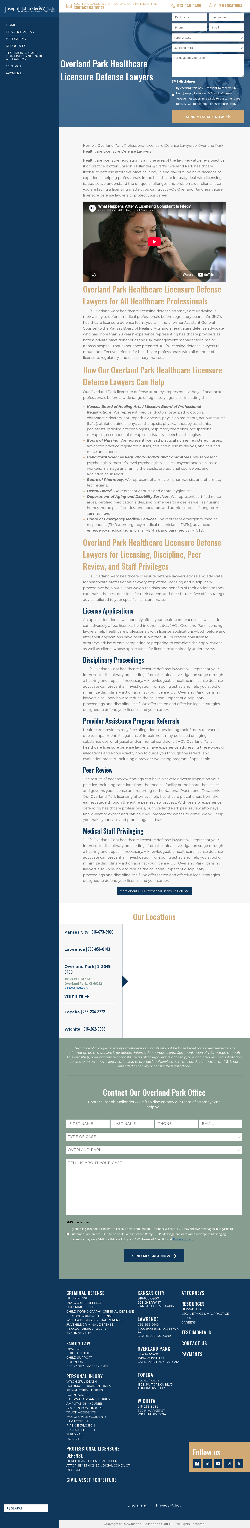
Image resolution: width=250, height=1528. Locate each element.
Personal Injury (84, 1375)
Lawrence (148, 1318)
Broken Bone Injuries (85, 1408)
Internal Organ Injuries (88, 1399)
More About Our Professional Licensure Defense (154, 891)
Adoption (74, 1362)
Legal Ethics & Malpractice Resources (205, 1316)
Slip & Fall (75, 1434)
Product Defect (80, 1430)
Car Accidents (78, 1421)
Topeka (145, 1374)
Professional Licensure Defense (93, 1452)
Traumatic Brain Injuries (88, 1386)
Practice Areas (20, 32)
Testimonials (196, 1332)
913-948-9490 (189, 6)
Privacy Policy (183, 1239)
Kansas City (151, 1292)
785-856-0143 (148, 1324)
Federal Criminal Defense (89, 1316)
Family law (78, 1343)
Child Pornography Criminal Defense (100, 1311)
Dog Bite (73, 1439)
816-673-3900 (148, 1298)
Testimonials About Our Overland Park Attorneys (24, 56)
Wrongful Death (81, 1381)
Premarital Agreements (87, 1366)
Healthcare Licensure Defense (93, 1461)
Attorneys (16, 39)
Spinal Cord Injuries (84, 1390)
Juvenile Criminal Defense (89, 1324)
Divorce (73, 1349)
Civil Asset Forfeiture (91, 1479)
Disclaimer (138, 1505)
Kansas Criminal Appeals (88, 1329)
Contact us (194, 1343)
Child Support (79, 1357)
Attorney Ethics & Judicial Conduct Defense (98, 1468)
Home (11, 25)
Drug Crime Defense (84, 1303)
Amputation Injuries (84, 1403)
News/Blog (191, 1309)
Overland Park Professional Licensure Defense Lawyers (145, 145)
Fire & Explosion (80, 1425)
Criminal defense (85, 1292)
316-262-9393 (148, 1406)
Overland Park (154, 1348)
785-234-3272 (149, 1380)
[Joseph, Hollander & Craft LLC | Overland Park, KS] (29, 8)
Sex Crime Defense (82, 1307)
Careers (188, 1322)
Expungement (78, 1333)
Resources (193, 1303)
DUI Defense (77, 1298)
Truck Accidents (81, 1412)
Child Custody (79, 1353)
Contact (13, 66)
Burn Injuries (78, 1395)
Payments (15, 73)
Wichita (146, 1400)
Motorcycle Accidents (86, 1417)
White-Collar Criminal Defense (94, 1320)
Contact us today (89, 7)
